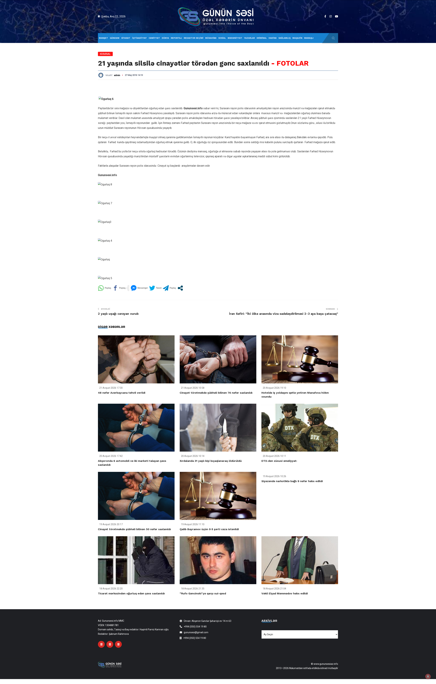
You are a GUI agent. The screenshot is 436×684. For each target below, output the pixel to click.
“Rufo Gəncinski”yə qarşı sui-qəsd (203, 593)
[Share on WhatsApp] (104, 288)
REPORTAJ (176, 38)
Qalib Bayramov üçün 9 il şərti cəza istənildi (209, 529)
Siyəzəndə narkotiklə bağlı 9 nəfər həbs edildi (292, 481)
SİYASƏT (125, 38)
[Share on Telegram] (169, 288)
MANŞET (103, 38)
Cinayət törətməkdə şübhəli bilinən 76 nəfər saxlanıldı (216, 392)
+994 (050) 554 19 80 (195, 626)
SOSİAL (222, 38)
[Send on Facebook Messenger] (139, 288)
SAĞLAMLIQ (284, 38)
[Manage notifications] (428, 676)
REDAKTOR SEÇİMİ (193, 38)
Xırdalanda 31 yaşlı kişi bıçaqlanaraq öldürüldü (211, 460)
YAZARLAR (249, 38)
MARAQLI (309, 38)
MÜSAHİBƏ (210, 38)
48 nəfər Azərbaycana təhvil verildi (121, 392)
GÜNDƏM (114, 38)
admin (117, 75)
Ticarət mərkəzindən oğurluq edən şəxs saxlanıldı (131, 593)
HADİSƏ (273, 38)
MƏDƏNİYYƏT (235, 38)
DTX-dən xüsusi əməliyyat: (279, 460)
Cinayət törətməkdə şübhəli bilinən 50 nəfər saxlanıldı (134, 529)
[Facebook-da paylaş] (119, 288)
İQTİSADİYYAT (139, 38)
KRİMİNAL (262, 38)
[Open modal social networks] (180, 288)
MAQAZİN (297, 38)
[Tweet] (155, 288)
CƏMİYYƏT (154, 38)
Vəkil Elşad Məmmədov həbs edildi (284, 593)
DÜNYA (165, 38)
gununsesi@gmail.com (196, 632)
